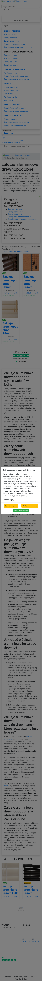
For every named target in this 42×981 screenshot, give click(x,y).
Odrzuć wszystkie (11, 506)
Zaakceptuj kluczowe (30, 506)
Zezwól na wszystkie (21, 510)
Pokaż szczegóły (8, 500)
